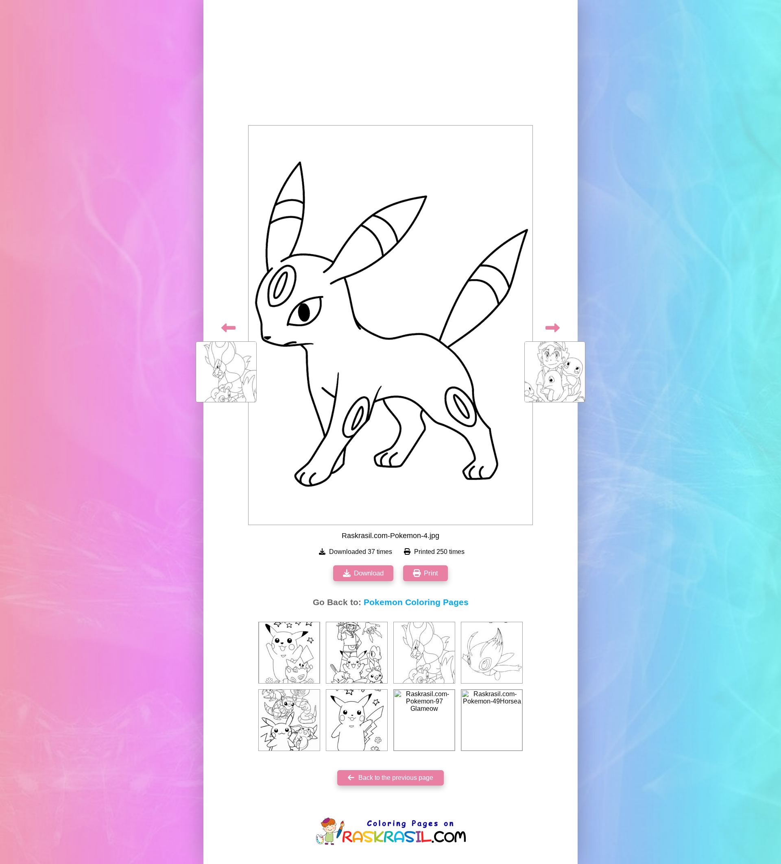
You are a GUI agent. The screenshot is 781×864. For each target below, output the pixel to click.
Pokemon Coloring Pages (416, 602)
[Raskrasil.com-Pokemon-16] (289, 653)
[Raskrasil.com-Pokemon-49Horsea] (492, 720)
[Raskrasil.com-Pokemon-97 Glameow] (424, 720)
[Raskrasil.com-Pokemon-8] (357, 720)
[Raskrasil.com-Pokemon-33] (492, 653)
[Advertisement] (390, 65)
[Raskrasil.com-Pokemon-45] (289, 720)
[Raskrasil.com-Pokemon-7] (357, 653)
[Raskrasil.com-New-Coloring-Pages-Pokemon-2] (424, 653)
